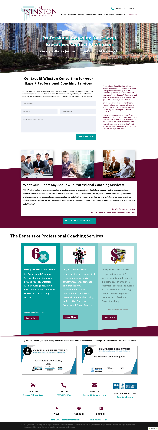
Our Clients (91, 15)
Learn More (32, 318)
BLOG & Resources (106, 15)
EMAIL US (94, 392)
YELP (56, 414)
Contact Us (132, 15)
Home (63, 15)
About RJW (120, 15)
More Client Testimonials (79, 221)
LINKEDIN (101, 414)
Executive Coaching (76, 15)
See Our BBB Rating (125, 394)
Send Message (86, 137)
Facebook (79, 414)
